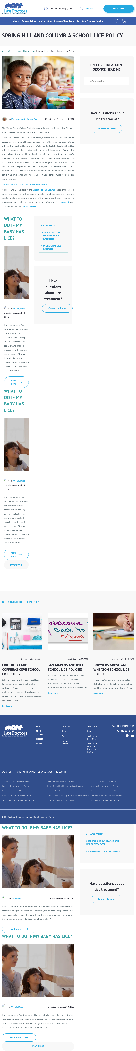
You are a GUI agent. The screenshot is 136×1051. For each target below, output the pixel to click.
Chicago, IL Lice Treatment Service (105, 800)
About (39, 726)
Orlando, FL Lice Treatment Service (16, 786)
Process (26, 21)
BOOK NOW (119, 8)
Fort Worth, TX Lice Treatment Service (106, 795)
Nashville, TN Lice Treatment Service (16, 795)
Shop (65, 21)
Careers (65, 736)
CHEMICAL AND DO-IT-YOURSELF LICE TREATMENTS (51, 235)
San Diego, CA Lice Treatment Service (106, 791)
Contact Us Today (107, 128)
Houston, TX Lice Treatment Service (61, 800)
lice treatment (62, 202)
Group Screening (55, 21)
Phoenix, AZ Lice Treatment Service (16, 781)
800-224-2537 (92, 8)
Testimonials (75, 21)
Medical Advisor (39, 732)
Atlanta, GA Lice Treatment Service (105, 786)
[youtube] (132, 736)
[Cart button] (124, 21)
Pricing (33, 21)
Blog (84, 21)
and (45, 189)
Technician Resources (92, 737)
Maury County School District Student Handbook (24, 184)
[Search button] (117, 21)
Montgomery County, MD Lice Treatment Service (21, 791)
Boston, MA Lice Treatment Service (60, 781)
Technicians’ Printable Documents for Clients (92, 747)
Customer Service (95, 21)
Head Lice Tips (29, 51)
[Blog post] (22, 631)
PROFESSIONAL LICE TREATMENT (51, 247)
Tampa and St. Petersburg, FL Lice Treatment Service (68, 795)
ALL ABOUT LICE (49, 225)
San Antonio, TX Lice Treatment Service (18, 800)
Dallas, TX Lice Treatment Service (60, 791)
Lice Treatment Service (11, 51)
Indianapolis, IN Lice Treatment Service (107, 781)
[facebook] (127, 735)
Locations (42, 21)
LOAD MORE (16, 564)
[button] (16, 21)
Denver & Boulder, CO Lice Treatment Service (65, 786)
